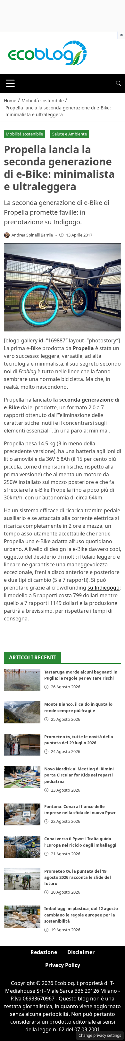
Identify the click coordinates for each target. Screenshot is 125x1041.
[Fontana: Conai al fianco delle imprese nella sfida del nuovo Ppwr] (22, 814)
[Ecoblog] (47, 52)
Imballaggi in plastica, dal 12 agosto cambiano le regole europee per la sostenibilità (81, 915)
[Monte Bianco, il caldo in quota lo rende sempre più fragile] (22, 712)
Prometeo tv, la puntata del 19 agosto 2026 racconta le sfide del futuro (77, 877)
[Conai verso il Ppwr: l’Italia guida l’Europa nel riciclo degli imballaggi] (22, 847)
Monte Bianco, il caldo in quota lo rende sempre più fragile (78, 707)
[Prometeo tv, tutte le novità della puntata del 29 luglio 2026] (22, 745)
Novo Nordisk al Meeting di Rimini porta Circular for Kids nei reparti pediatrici (79, 775)
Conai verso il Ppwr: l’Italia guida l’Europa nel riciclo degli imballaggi (80, 842)
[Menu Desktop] (10, 83)
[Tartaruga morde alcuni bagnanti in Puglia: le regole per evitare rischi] (22, 680)
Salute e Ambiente (69, 134)
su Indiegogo (104, 587)
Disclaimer (81, 952)
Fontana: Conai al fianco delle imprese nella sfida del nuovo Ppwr (80, 809)
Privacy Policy (62, 965)
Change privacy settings (100, 1035)
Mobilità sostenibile (24, 134)
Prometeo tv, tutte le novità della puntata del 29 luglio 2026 (78, 740)
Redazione (43, 952)
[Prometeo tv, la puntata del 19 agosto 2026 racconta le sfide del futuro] (22, 879)
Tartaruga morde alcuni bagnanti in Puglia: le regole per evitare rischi (80, 675)
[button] (118, 83)
